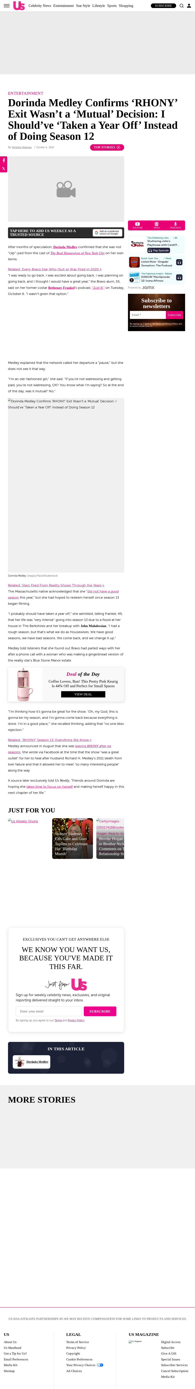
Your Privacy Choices (80, 1365)
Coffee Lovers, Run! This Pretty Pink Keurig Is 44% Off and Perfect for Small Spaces (83, 683)
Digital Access (171, 1342)
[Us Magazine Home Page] (19, 5)
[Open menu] (7, 5)
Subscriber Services (174, 1365)
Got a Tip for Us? (15, 1353)
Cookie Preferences (79, 1359)
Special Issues (170, 1359)
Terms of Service (77, 1342)
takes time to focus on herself (49, 786)
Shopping (126, 6)
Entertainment (63, 6)
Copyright (73, 1353)
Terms (58, 1020)
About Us (10, 1342)
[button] (181, 5)
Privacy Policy (76, 1020)
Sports (112, 6)
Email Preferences (16, 1359)
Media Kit (10, 1365)
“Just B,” (98, 288)
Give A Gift (168, 1353)
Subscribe (163, 5)
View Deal (83, 694)
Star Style (83, 6)
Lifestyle (98, 6)
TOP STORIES (104, 147)
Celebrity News (40, 6)
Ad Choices (74, 1371)
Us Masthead (12, 1348)
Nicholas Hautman (22, 147)
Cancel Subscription (174, 1371)
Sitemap (9, 1371)
